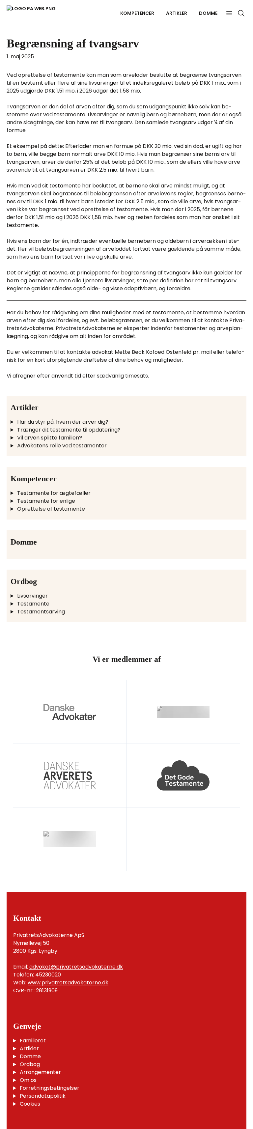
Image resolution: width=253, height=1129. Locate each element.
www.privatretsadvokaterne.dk (68, 982)
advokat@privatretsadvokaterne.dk (76, 967)
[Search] (241, 13)
